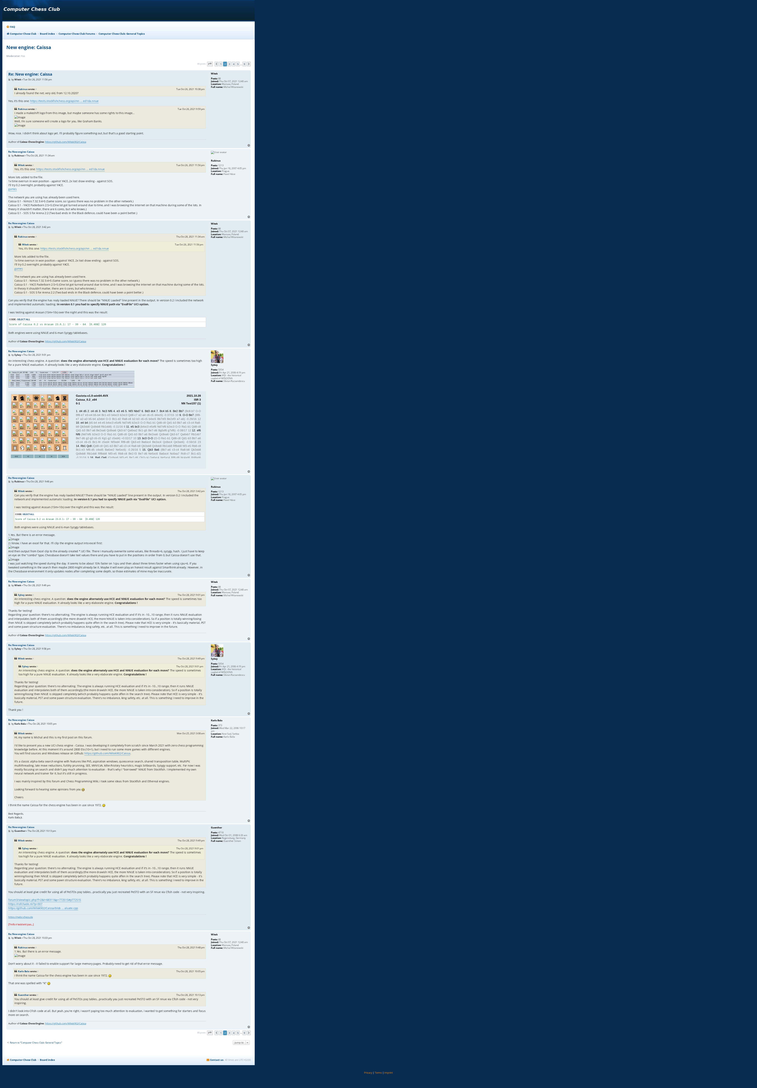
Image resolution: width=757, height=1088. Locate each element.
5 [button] (238, 64)
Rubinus (23, 89)
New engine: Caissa (28, 47)
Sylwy (21, 595)
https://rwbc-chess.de (20, 917)
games (12, 189)
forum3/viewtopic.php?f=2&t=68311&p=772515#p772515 (44, 900)
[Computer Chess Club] (31, 10)
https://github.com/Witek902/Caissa (65, 142)
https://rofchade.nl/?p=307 (25, 904)
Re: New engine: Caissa (30, 74)
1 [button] (221, 64)
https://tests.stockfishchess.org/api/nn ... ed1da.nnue (64, 101)
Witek (21, 165)
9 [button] (244, 64)
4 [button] (233, 64)
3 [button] (229, 64)
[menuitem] (10, 27)
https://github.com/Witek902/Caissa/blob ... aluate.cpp (43, 908)
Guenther (23, 995)
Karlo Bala (23, 971)
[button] (210, 64)
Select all (23, 319)
